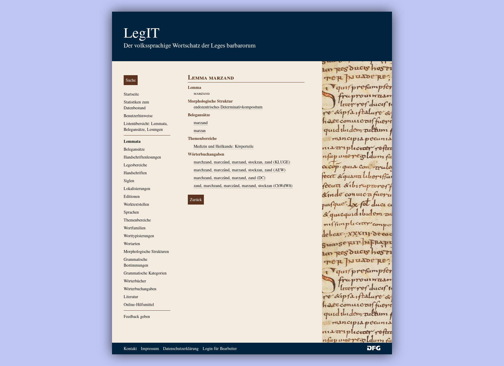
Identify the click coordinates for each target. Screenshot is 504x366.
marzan (200, 130)
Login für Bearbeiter (220, 348)
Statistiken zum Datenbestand (136, 104)
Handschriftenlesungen (142, 157)
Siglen (129, 180)
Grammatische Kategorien (145, 273)
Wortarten (132, 243)
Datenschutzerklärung (181, 348)
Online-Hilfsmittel (139, 304)
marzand (201, 122)
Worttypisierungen (139, 235)
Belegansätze (134, 149)
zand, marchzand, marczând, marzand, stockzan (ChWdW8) (243, 185)
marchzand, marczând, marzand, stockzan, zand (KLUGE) (242, 162)
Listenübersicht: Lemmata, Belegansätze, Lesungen (146, 126)
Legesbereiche (135, 165)
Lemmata (132, 141)
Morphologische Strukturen (146, 251)
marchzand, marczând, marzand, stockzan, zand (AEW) (240, 170)
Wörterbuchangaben (140, 288)
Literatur (131, 296)
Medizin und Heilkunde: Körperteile (223, 146)
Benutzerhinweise (138, 115)
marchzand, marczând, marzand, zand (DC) (229, 177)
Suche (131, 80)
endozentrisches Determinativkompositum (228, 107)
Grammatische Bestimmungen (136, 262)
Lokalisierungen (137, 188)
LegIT (142, 32)
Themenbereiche (137, 220)
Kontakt (130, 348)
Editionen (132, 196)
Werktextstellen (136, 204)
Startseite (131, 94)
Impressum (150, 348)
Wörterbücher (135, 281)
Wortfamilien (135, 227)
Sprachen (131, 212)
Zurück (196, 199)
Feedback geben (137, 316)
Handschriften (135, 172)
